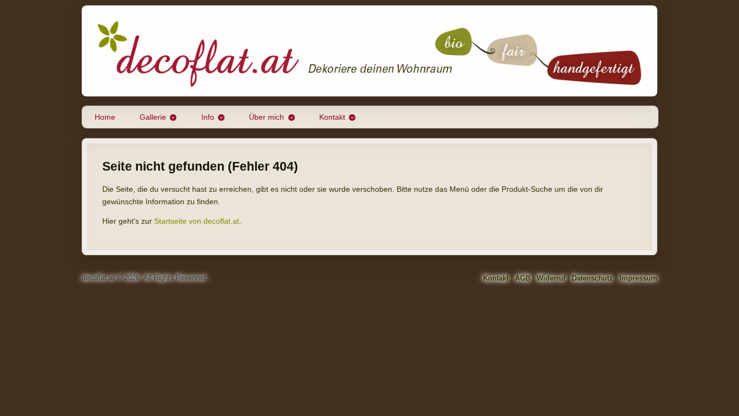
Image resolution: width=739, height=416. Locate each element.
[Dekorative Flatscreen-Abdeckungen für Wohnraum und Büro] (369, 50)
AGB (522, 278)
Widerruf (551, 278)
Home (105, 117)
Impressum (638, 278)
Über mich (266, 117)
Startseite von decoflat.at (196, 221)
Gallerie (153, 117)
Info (207, 117)
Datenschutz (592, 278)
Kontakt (332, 117)
